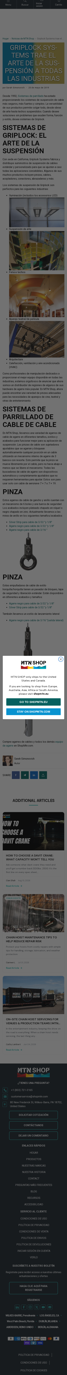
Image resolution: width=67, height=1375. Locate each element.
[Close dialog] (60, 659)
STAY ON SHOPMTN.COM (33, 711)
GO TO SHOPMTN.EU (33, 701)
